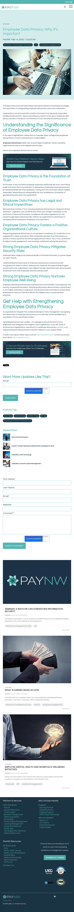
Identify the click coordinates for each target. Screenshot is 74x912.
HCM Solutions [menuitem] (10, 805)
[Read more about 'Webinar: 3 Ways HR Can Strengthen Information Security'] (37, 582)
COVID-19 (33, 416)
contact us (61, 327)
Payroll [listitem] (37, 705)
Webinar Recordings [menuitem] (12, 857)
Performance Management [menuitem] (15, 821)
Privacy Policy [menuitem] (7, 900)
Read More (65, 630)
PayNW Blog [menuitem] (9, 855)
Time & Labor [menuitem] (9, 812)
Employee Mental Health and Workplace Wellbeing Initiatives (35, 768)
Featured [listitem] (10, 784)
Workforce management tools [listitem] (18, 626)
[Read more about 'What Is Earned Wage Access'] (37, 659)
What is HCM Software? (20, 437)
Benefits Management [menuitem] (13, 815)
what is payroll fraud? (45, 335)
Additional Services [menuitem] (12, 833)
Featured (20, 416)
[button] (71, 6)
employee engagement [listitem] (53, 705)
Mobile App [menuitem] (8, 828)
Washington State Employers (17, 421)
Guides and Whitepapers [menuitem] (14, 853)
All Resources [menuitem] (9, 846)
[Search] (65, 7)
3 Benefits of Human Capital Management (26, 463)
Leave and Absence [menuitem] (12, 826)
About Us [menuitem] (43, 820)
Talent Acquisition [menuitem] (11, 817)
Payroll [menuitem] (7, 808)
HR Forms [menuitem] (8, 862)
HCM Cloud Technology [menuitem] (49, 815)
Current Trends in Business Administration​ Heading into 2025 (33, 446)
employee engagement (50, 45)
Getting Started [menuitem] (46, 808)
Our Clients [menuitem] (44, 823)
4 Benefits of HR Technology (21, 455)
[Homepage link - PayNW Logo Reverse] (11, 897)
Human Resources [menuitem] (12, 810)
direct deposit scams (21, 337)
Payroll (8, 416)
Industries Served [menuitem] (47, 825)
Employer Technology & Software (18, 45)
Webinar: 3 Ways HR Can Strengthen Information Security (34, 610)
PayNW (7, 39)
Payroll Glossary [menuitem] (10, 860)
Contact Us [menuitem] (8, 865)
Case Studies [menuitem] (45, 827)
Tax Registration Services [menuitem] (15, 831)
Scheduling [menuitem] (8, 819)
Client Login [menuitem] (69, 2)
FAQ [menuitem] (6, 848)
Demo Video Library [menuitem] (12, 851)
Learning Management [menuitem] (13, 824)
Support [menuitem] (42, 805)
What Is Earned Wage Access (22, 690)
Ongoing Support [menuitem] (46, 812)
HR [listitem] (35, 626)
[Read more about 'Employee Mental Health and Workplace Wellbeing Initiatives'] (37, 737)
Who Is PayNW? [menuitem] (46, 818)
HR (36, 45)
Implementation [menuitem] (46, 810)
